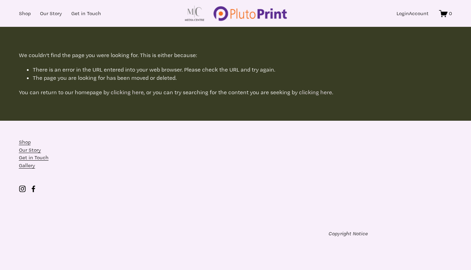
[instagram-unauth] (22, 188)
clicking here (127, 92)
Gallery (27, 165)
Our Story (51, 13)
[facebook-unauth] (33, 188)
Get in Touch (86, 13)
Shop (25, 13)
